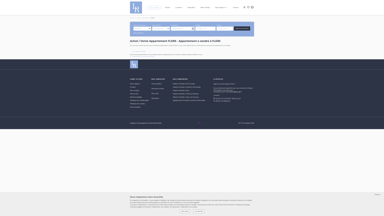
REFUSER (184, 211)
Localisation (174, 25)
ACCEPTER (198, 211)
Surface (219, 25)
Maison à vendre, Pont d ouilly (184, 84)
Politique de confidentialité (139, 100)
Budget (197, 25)
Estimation (191, 7)
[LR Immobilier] (136, 7)
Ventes (167, 7)
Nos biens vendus (158, 89)
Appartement (146, 18)
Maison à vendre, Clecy (181, 90)
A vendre (137, 18)
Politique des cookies (137, 104)
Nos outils (155, 93)
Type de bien (156, 25)
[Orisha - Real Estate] (200, 123)
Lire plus (216, 95)
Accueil (132, 18)
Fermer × (378, 195)
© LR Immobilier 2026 (246, 123)
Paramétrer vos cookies (189, 207)
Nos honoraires (135, 107)
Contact (235, 7)
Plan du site (134, 94)
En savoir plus (175, 207)
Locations (178, 7)
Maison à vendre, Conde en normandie (187, 87)
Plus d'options (138, 33)
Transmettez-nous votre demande (143, 56)
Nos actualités (156, 84)
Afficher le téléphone (223, 101)
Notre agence (220, 7)
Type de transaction (139, 25)
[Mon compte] (244, 7)
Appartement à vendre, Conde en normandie (189, 100)
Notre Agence (135, 84)
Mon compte (134, 90)
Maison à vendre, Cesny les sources (186, 97)
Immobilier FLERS (138, 51)
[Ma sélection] (248, 7)
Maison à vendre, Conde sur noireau (186, 94)
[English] (252, 7)
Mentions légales (136, 97)
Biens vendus (205, 7)
